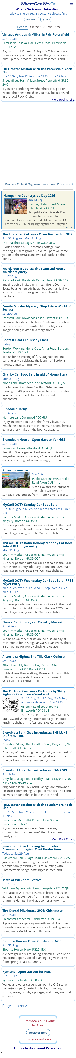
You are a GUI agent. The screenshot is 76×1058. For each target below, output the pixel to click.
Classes (35, 27)
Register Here (38, 1032)
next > (21, 1005)
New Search (31, 19)
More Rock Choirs (63, 99)
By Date (46, 19)
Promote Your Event (39, 1023)
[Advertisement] (38, 141)
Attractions (51, 27)
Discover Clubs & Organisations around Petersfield (38, 184)
